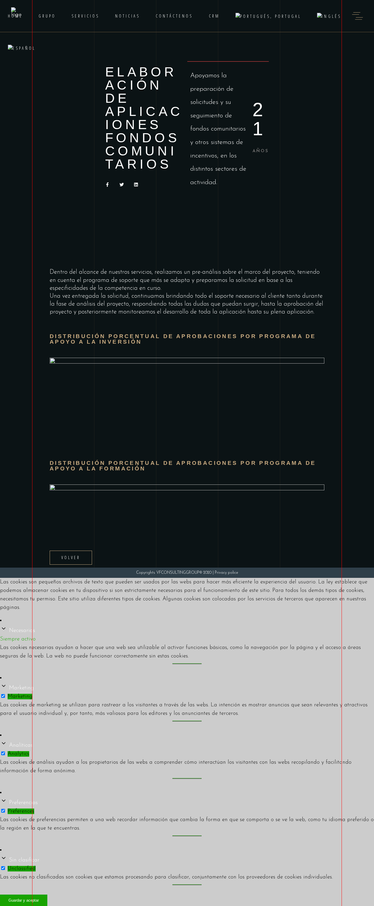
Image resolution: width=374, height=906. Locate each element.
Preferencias (23, 803)
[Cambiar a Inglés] (329, 16)
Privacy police (226, 573)
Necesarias (22, 630)
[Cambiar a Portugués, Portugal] (268, 16)
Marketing (21, 688)
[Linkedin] (136, 184)
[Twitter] (122, 184)
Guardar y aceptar (23, 900)
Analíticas (21, 745)
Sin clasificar (24, 860)
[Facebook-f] (107, 184)
